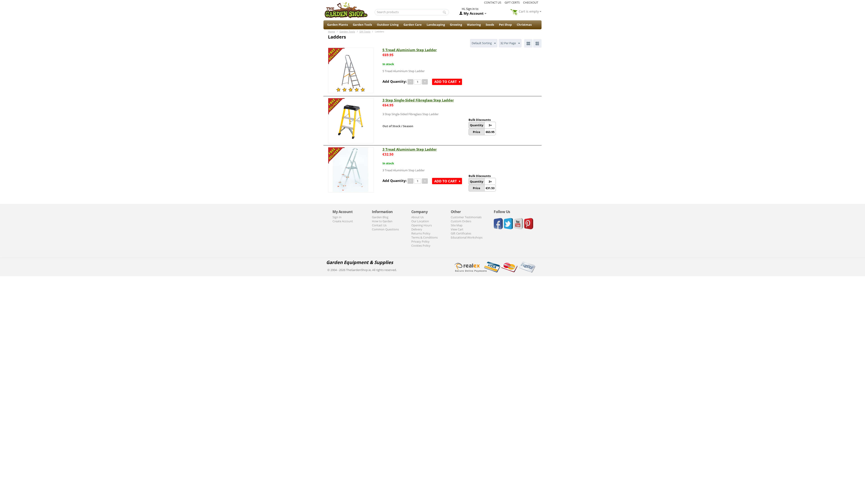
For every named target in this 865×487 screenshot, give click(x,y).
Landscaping (436, 25)
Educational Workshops (467, 237)
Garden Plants (337, 25)
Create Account (342, 221)
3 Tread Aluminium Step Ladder (409, 149)
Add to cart (445, 81)
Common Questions (385, 229)
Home (331, 31)
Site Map (456, 225)
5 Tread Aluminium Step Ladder (409, 50)
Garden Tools (362, 25)
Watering (474, 25)
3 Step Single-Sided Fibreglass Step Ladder (418, 100)
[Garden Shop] (346, 10)
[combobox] (412, 12)
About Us (417, 217)
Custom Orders (461, 221)
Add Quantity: (394, 81)
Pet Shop (505, 25)
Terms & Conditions (424, 237)
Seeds (490, 25)
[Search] (444, 12)
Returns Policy (420, 233)
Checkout (530, 2)
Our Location (420, 221)
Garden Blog (380, 217)
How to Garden (382, 221)
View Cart (457, 229)
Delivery (416, 229)
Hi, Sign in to (470, 9)
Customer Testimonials (466, 217)
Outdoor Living (387, 25)
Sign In (336, 217)
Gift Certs (512, 2)
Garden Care (412, 25)
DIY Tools (365, 31)
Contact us (492, 2)
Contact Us (379, 225)
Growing (456, 25)
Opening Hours (421, 225)
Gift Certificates (461, 233)
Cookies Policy (420, 246)
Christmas (524, 25)
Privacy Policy (420, 241)
